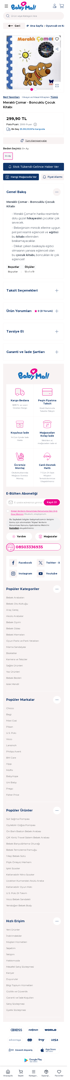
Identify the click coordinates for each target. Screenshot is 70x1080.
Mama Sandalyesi (16, 646)
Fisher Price (12, 794)
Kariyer (10, 972)
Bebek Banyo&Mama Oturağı (23, 843)
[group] (33, 62)
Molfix (9, 770)
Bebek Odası (13, 628)
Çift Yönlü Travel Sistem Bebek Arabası (27, 837)
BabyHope (12, 776)
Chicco (10, 708)
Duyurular (12, 979)
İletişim (10, 954)
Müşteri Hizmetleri (16, 942)
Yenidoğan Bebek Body (19, 905)
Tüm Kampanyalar (36, 140)
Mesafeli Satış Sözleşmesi (20, 966)
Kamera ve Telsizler (16, 659)
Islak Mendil (12, 684)
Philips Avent (13, 751)
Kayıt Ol (52, 502)
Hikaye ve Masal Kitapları (40, 97)
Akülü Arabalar (15, 616)
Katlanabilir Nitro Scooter (20, 874)
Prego (9, 788)
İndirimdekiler (14, 935)
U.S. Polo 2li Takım (16, 893)
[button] (31, 89)
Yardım (21, 536)
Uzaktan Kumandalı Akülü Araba (25, 880)
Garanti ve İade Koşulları (20, 997)
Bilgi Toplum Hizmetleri (19, 985)
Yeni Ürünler (13, 929)
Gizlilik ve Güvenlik (17, 991)
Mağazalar (50, 536)
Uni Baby (11, 782)
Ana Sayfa (36, 25)
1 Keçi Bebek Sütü (16, 856)
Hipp (9, 763)
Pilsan (9, 726)
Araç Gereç (12, 609)
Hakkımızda (13, 960)
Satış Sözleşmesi (15, 1003)
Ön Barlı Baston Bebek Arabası (23, 831)
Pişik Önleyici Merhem (19, 862)
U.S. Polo (11, 732)
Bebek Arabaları (15, 597)
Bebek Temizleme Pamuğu (21, 849)
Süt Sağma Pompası (18, 818)
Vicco (9, 739)
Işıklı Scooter (13, 868)
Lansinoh (11, 745)
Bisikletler (11, 653)
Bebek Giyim (13, 622)
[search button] (8, 16)
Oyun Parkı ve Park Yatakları (22, 640)
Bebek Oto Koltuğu (17, 603)
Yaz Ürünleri (13, 671)
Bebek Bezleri (13, 677)
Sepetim (11, 948)
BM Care (11, 757)
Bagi (8, 714)
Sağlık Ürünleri (14, 665)
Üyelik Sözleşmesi (16, 1010)
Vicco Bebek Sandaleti (18, 899)
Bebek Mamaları (15, 634)
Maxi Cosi (11, 720)
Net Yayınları (11, 97)
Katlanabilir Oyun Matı (19, 886)
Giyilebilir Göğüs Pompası (20, 825)
